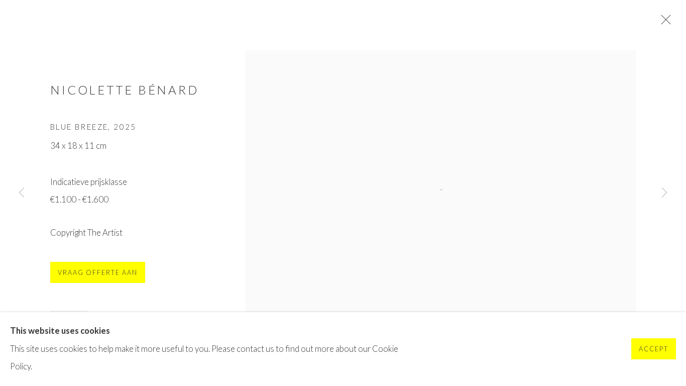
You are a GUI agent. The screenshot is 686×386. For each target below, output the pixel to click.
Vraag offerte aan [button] (98, 272)
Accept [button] (653, 349)
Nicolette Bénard (124, 89)
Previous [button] (21, 193)
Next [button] (664, 193)
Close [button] (663, 22)
